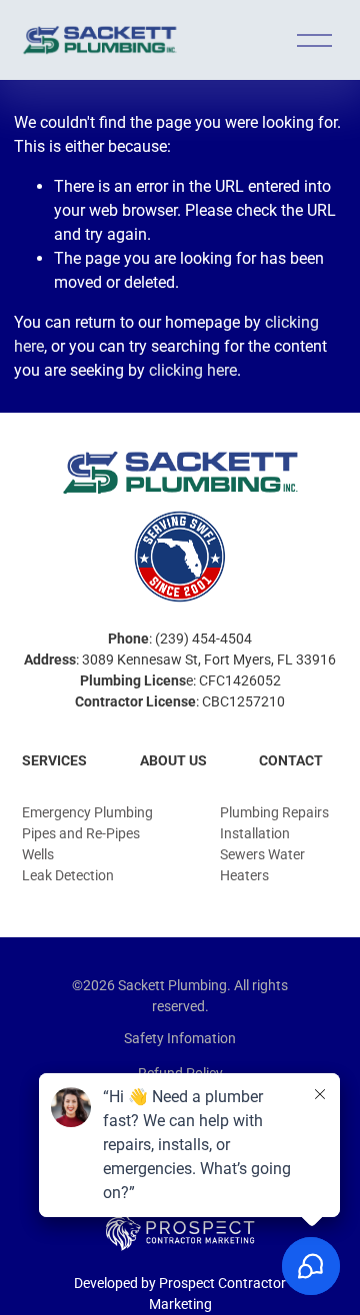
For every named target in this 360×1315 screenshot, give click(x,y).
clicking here (193, 370)
